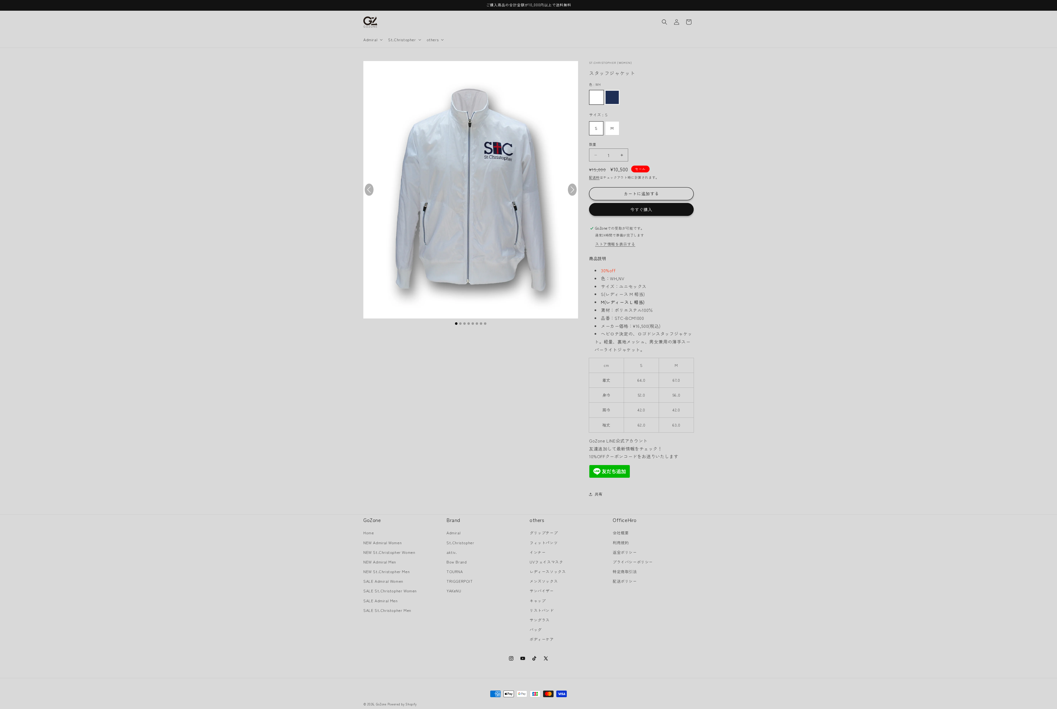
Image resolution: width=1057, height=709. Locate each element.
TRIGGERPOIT (459, 581)
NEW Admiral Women (382, 542)
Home (368, 532)
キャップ (538, 600)
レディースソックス (548, 571)
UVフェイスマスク (546, 562)
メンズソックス (544, 581)
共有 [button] (599, 494)
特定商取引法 (625, 571)
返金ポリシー (625, 552)
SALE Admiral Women (383, 581)
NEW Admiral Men (379, 562)
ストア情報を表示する (615, 244)
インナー (538, 552)
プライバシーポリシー (633, 562)
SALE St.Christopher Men (387, 610)
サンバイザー (542, 590)
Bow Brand (456, 562)
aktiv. (451, 552)
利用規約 (621, 542)
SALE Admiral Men (380, 600)
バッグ (536, 629)
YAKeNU (453, 590)
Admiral (453, 532)
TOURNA (454, 571)
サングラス (540, 620)
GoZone (381, 704)
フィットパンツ (544, 542)
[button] (372, 39)
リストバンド (542, 610)
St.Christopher (460, 542)
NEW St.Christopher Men (386, 571)
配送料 (594, 177)
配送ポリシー (625, 581)
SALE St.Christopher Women (390, 590)
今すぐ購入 (641, 209)
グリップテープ (544, 532)
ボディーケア (542, 639)
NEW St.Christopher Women (389, 552)
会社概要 (621, 532)
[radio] (596, 97)
